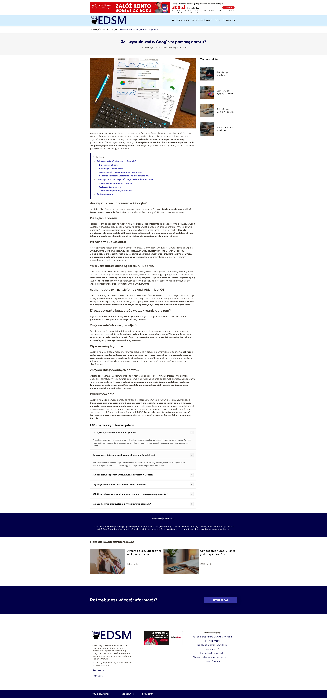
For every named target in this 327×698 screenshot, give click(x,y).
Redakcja (98, 670)
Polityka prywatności (100, 693)
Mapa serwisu (127, 693)
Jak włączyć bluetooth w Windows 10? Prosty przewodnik (226, 74)
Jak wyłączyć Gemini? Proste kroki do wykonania (226, 110)
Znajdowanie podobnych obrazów (115, 190)
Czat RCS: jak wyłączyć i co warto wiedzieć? (226, 92)
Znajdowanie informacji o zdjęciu (115, 183)
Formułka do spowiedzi (212, 653)
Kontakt (97, 675)
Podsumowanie (105, 194)
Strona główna (97, 29)
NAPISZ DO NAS (220, 600)
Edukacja (229, 20)
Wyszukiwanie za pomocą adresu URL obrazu (120, 172)
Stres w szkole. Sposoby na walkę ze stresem (144, 552)
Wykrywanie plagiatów (110, 187)
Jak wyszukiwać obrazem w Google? (116, 161)
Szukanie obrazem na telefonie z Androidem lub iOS (124, 176)
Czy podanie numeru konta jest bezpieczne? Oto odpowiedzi (217, 552)
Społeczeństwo (202, 20)
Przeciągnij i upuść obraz (111, 168)
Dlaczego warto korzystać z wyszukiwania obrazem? (125, 179)
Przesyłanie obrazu (108, 165)
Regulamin (147, 693)
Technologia (180, 20)
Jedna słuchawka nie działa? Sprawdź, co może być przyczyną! (226, 129)
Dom (217, 20)
